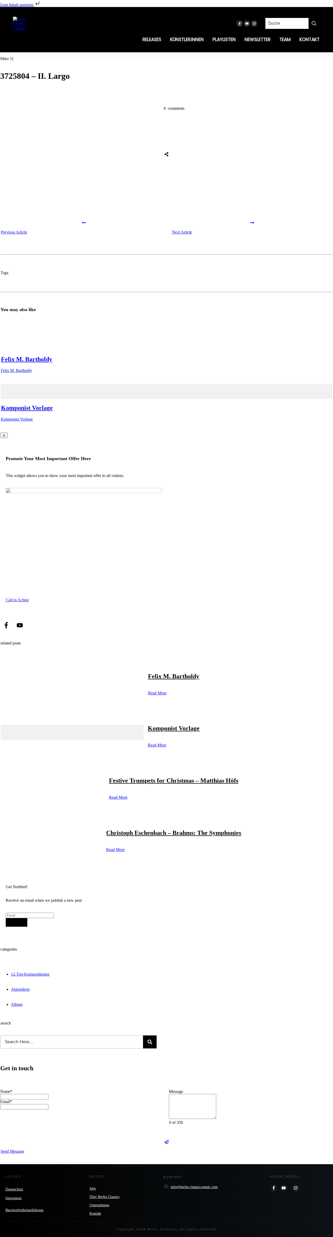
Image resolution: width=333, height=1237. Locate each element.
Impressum (13, 1198)
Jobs (92, 1188)
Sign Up (16, 922)
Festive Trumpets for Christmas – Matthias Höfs (173, 780)
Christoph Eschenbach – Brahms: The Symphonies (173, 832)
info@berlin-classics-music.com (194, 1187)
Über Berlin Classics (104, 1197)
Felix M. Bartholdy (26, 359)
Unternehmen (99, 1205)
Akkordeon (20, 989)
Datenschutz (14, 1189)
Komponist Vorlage (27, 407)
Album (16, 1004)
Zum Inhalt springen (17, 5)
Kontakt (95, 1213)
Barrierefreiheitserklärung (24, 1210)
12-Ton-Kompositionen (30, 974)
